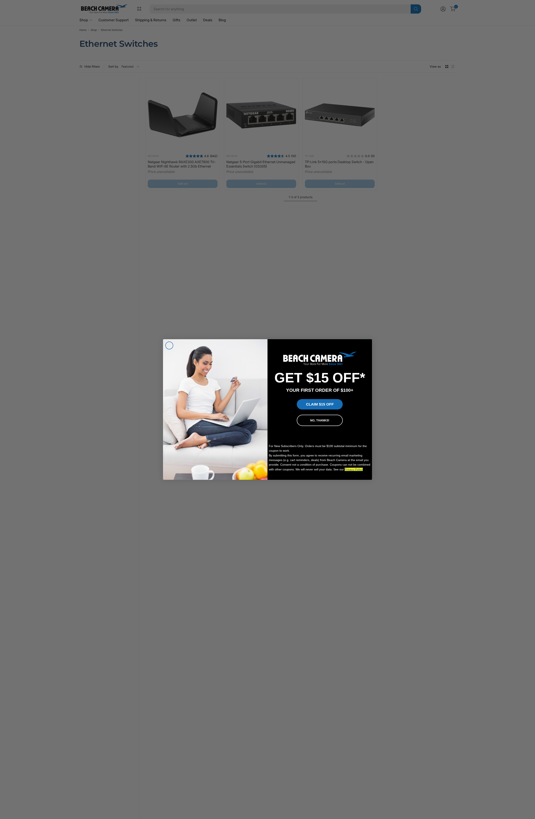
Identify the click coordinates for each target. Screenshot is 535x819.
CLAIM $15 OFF (320, 404)
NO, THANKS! (319, 420)
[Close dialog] (169, 345)
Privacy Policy (354, 469)
